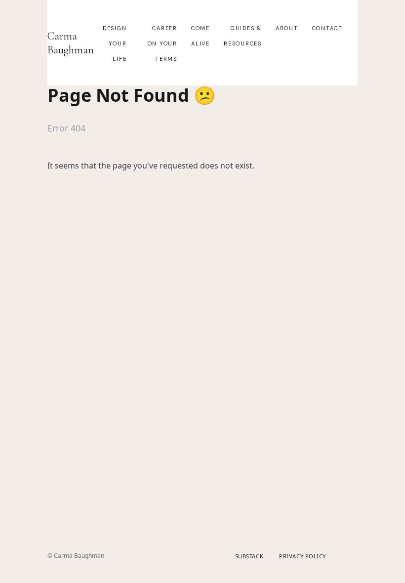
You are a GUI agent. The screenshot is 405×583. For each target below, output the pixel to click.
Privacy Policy (302, 556)
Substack (249, 556)
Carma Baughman (70, 43)
